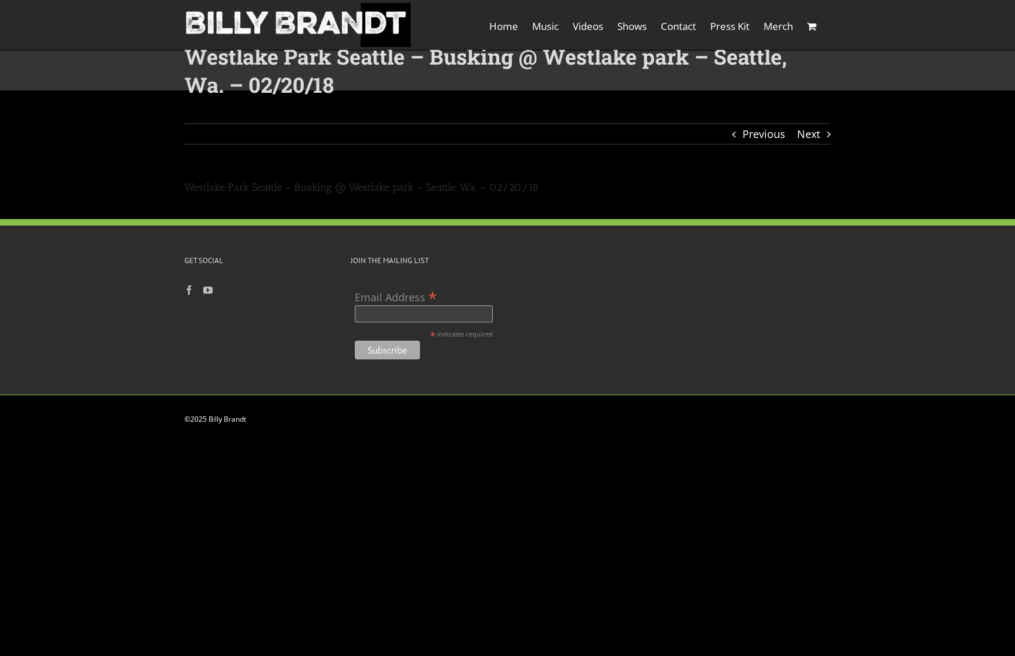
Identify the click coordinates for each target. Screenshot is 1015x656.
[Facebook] (189, 290)
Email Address (396, 296)
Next (808, 134)
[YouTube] (208, 290)
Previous (763, 134)
